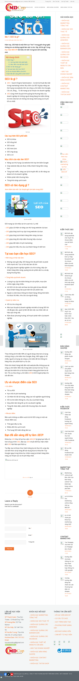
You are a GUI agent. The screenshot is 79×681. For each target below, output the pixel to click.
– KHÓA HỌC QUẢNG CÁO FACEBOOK (65, 54)
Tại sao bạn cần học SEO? (16, 69)
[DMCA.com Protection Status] (10, 645)
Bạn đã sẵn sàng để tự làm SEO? (18, 74)
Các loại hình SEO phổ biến (19, 62)
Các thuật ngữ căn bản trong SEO (31, 189)
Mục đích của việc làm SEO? (19, 64)
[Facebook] (69, 678)
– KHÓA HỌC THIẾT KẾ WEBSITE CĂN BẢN (65, 64)
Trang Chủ (48, 1)
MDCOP (32, 439)
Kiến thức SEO (18, 40)
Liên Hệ (72, 1)
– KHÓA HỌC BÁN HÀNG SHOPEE (66, 78)
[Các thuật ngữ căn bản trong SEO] (77, 340)
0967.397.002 (19, 637)
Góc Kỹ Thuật (64, 1)
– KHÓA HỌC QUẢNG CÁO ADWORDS (65, 37)
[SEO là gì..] (28, 25)
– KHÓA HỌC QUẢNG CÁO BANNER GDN (65, 46)
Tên (30, 528)
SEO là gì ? (10, 60)
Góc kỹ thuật (9, 40)
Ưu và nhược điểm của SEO (16, 71)
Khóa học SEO (26, 477)
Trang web (31, 542)
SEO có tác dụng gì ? (14, 67)
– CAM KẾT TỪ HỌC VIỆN (63, 635)
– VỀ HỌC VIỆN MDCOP (62, 615)
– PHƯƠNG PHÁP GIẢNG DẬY (63, 626)
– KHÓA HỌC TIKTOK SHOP (65, 93)
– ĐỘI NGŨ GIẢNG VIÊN (62, 631)
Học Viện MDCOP (11, 50)
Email (30, 535)
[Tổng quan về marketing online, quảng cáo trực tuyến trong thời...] (1, 340)
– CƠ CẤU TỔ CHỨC (61, 618)
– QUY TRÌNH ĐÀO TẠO (62, 622)
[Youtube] (72, 678)
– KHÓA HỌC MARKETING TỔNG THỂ (65, 23)
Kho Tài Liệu (56, 1)
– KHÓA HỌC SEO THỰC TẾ (66, 30)
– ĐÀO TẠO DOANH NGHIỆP (66, 72)
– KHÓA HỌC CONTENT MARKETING (65, 86)
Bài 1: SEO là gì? (12, 37)
